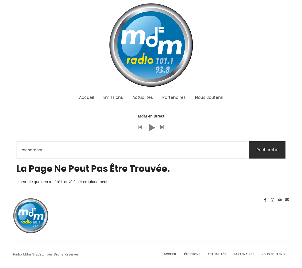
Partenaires (174, 97)
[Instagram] (272, 200)
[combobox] (132, 150)
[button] (140, 127)
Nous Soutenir (209, 97)
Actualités (142, 97)
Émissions (113, 97)
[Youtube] (280, 200)
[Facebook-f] (265, 200)
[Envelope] (287, 200)
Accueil (86, 97)
